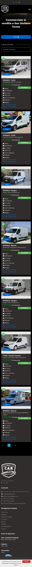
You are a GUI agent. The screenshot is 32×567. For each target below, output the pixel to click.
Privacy (3, 529)
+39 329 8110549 (10, 106)
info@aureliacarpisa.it (9, 494)
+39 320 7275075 (10, 104)
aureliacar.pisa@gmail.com (10, 496)
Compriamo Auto (6, 526)
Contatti (3, 524)
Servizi (3, 521)
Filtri (15, 37)
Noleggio (3, 514)
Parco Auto (4, 512)
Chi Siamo (4, 519)
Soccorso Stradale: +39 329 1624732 (14, 503)
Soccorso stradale (6, 517)
